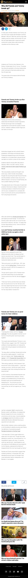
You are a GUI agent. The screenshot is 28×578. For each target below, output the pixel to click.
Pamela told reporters (18, 216)
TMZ (13, 410)
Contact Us (20, 566)
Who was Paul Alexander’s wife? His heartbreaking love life (11, 540)
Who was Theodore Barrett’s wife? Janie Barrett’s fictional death (13, 503)
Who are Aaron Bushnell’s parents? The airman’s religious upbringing (12, 559)
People (22, 276)
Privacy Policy (8, 566)
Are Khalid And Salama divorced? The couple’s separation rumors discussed (12, 522)
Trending (17, 10)
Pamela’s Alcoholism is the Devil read (10, 431)
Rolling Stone (12, 265)
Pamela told (16, 358)
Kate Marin (5, 10)
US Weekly (5, 418)
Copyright (14, 566)
